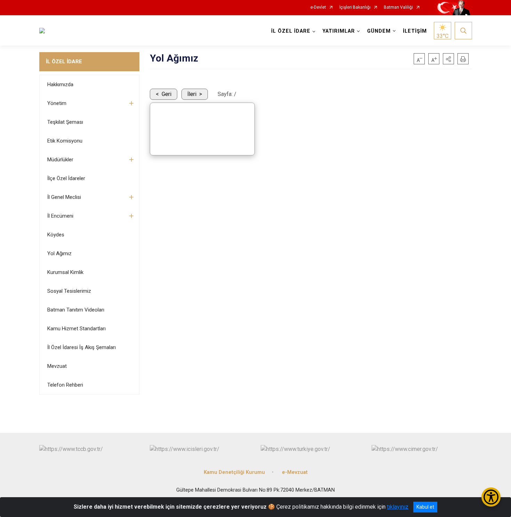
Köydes (55, 235)
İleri (191, 94)
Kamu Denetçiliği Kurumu (234, 472)
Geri (166, 94)
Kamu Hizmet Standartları (76, 328)
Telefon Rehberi (65, 385)
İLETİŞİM (415, 31)
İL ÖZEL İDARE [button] (290, 31)
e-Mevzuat (295, 472)
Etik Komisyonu (64, 141)
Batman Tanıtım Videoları (75, 310)
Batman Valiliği (398, 7)
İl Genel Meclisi (64, 197)
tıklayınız (397, 506)
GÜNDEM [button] (379, 31)
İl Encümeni (60, 216)
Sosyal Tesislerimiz (69, 291)
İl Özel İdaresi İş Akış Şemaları (81, 347)
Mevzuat (57, 366)
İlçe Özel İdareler (66, 178)
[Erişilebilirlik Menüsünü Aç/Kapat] (491, 497)
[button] (448, 58)
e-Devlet (318, 7)
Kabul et (425, 507)
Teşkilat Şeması (65, 122)
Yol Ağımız (59, 253)
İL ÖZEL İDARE (64, 61)
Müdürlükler (60, 159)
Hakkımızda (60, 84)
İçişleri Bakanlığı (355, 7)
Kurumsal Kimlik (65, 272)
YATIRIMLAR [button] (339, 31)
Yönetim (56, 103)
